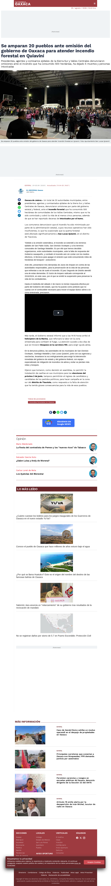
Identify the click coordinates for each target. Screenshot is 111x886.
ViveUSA (59, 842)
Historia (44, 875)
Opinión (21, 439)
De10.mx (59, 850)
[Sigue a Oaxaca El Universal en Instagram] (85, 838)
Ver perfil (30, 192)
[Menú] (94, 3)
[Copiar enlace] (19, 215)
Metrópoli (19, 840)
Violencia (55, 872)
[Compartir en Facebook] (19, 199)
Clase (58, 840)
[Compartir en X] (19, 203)
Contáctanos (32, 872)
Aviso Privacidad (86, 872)
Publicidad (65, 872)
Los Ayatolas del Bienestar (30, 474)
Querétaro (40, 845)
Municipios (20, 845)
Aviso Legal (75, 872)
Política (19, 848)
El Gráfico (60, 837)
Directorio (22, 872)
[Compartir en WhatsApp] (19, 207)
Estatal (28, 185)
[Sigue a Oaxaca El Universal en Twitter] (81, 838)
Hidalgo (39, 837)
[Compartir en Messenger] (19, 211)
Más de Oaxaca (22, 855)
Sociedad (19, 842)
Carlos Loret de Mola (26, 470)
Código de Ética (45, 872)
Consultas (60, 853)
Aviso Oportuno (62, 848)
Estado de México (43, 840)
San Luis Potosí (42, 842)
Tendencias (20, 853)
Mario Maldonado (24, 444)
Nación (18, 850)
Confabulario (61, 845)
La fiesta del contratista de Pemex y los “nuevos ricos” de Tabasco (51, 447)
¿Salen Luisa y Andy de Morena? (33, 460)
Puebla (38, 848)
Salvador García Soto (26, 457)
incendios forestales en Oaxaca (42, 402)
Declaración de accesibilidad (59, 875)
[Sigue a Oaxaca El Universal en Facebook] (78, 838)
